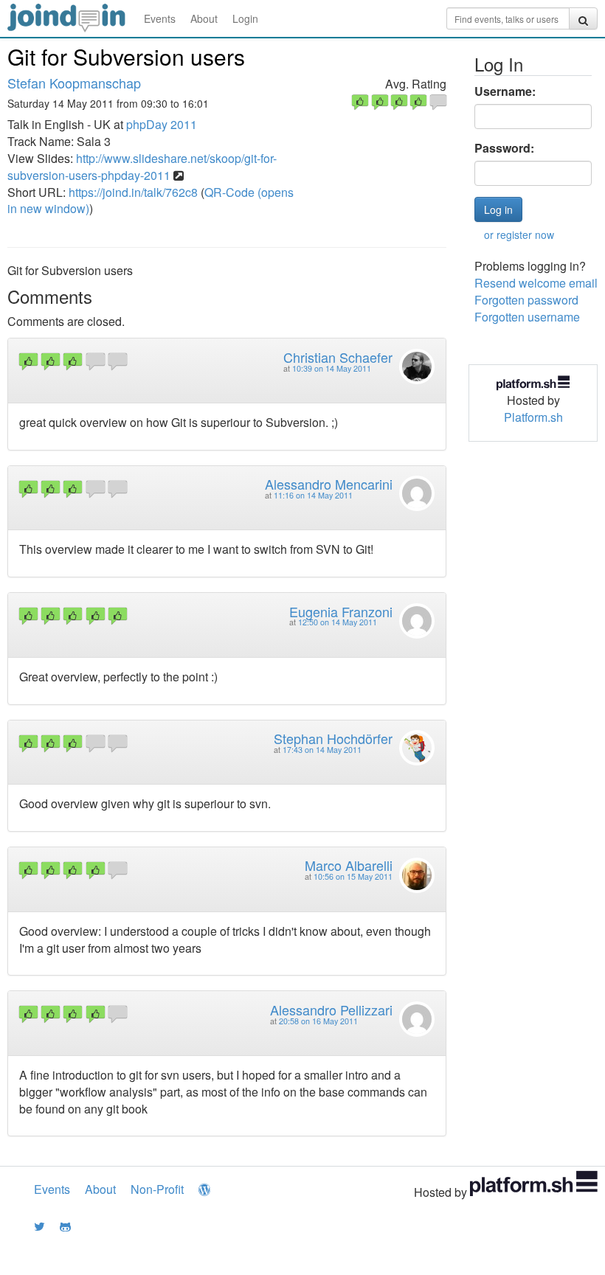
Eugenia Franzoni (341, 611)
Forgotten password (526, 299)
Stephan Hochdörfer (333, 738)
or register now (519, 234)
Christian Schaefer (338, 356)
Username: (505, 91)
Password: (504, 148)
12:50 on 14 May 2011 (337, 622)
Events (160, 18)
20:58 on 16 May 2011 (318, 1020)
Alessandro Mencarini (329, 483)
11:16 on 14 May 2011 (313, 495)
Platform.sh (533, 417)
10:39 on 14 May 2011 (331, 368)
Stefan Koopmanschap (74, 82)
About (204, 18)
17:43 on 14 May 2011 (322, 749)
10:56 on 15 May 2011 (353, 876)
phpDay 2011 (161, 124)
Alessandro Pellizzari (331, 1009)
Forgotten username (527, 316)
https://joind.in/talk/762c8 (133, 192)
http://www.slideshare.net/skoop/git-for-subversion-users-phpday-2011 (142, 167)
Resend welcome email (536, 282)
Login (245, 18)
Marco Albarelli (349, 865)
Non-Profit (157, 1189)
